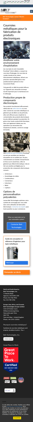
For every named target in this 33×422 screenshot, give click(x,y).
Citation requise (8, 338)
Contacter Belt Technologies (16, 226)
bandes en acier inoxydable (14, 153)
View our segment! (15, 18)
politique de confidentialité (14, 406)
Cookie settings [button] (7, 418)
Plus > (22, 330)
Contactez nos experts (19, 207)
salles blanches (17, 108)
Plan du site (27, 0)
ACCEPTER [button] (17, 418)
